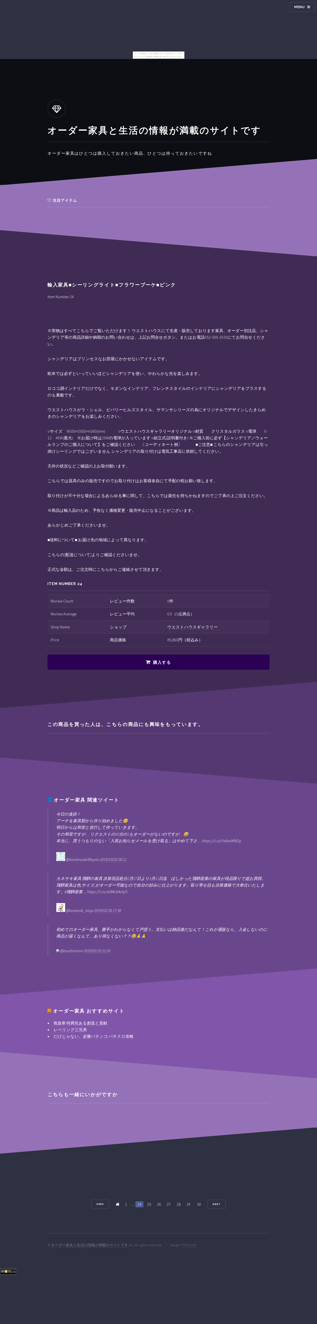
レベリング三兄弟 (70, 1029)
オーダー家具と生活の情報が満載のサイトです (89, 1245)
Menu (299, 7)
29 (188, 1204)
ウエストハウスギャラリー (192, 627)
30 (199, 1204)
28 (179, 1204)
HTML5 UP (188, 1245)
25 (149, 1204)
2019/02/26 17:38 (107, 910)
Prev (100, 1204)
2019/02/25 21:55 (97, 950)
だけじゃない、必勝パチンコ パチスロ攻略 (94, 1036)
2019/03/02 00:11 (113, 859)
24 (139, 1204)
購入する (162, 662)
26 (159, 1204)
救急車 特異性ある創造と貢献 (80, 1023)
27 (169, 1204)
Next (216, 1204)
